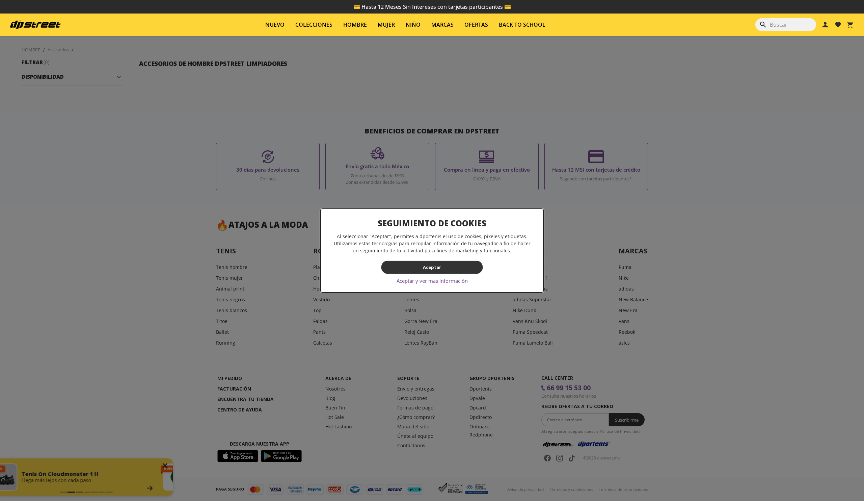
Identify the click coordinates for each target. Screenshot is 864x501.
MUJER (386, 24)
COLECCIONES (313, 24)
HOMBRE (355, 24)
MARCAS (442, 24)
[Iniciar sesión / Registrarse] (825, 25)
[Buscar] (763, 24)
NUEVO (275, 24)
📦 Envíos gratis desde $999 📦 (432, 6)
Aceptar (432, 267)
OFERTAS (476, 24)
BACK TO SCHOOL (522, 24)
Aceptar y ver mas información (432, 280)
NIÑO (413, 24)
